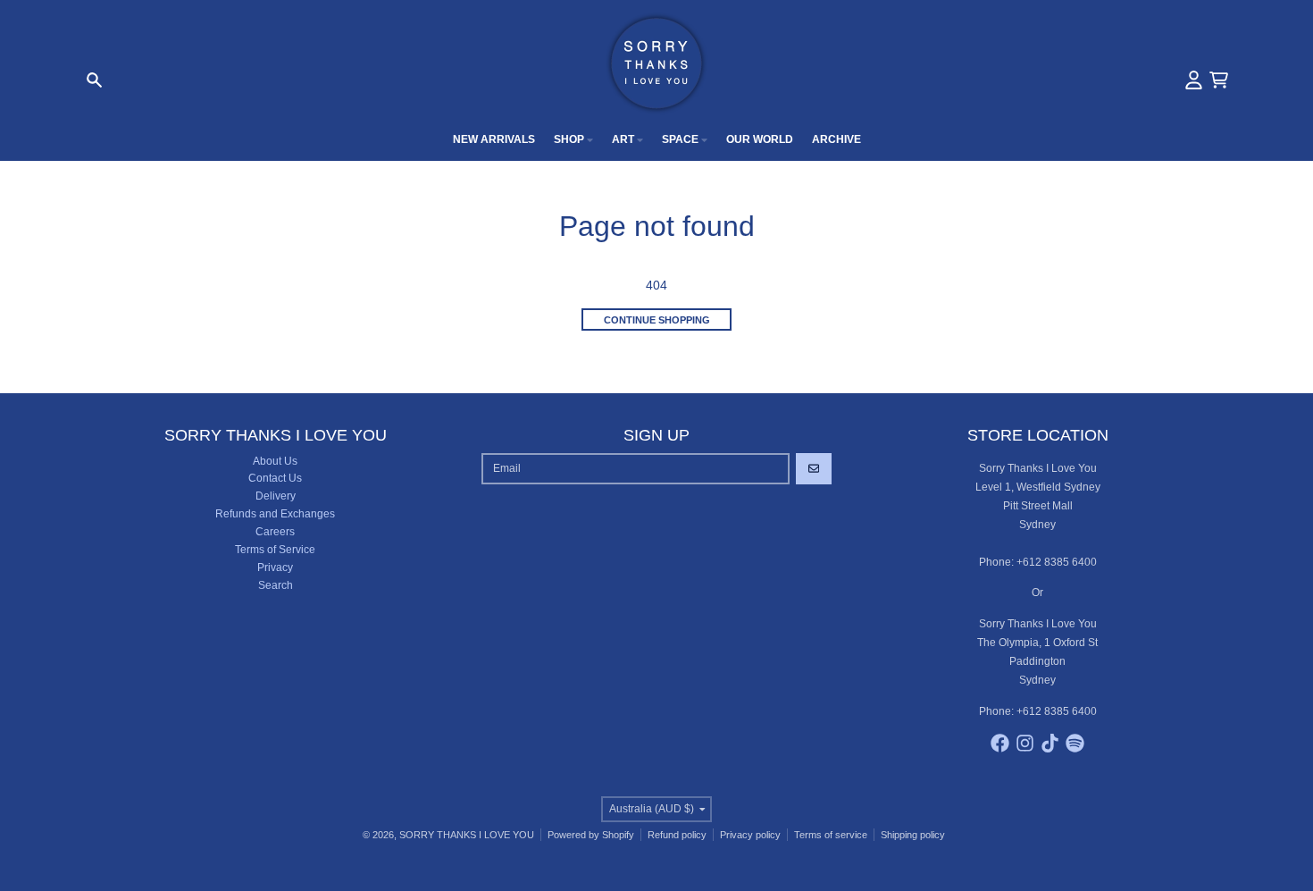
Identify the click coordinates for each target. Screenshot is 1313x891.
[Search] (94, 80)
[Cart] (1218, 80)
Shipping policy (913, 834)
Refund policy (677, 834)
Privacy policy (750, 834)
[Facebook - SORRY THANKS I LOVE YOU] (1000, 743)
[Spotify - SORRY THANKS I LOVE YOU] (1075, 743)
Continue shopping (657, 320)
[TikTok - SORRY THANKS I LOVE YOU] (1050, 743)
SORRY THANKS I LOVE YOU (466, 834)
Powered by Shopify (591, 834)
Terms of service (830, 834)
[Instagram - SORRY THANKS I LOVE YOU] (1025, 743)
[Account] (1193, 80)
